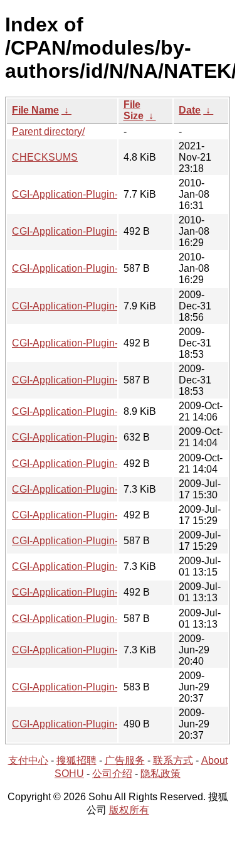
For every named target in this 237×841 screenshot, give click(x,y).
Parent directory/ (48, 131)
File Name (35, 110)
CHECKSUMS (45, 157)
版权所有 (129, 810)
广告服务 (125, 760)
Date (190, 110)
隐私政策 (160, 773)
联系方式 (173, 760)
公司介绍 (112, 773)
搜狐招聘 (76, 760)
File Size (134, 110)
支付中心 (28, 760)
